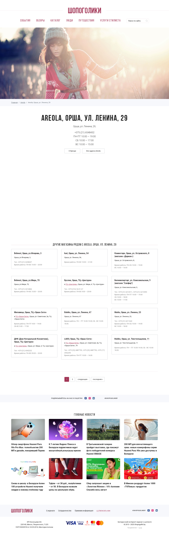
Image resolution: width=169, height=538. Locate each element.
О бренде (72, 151)
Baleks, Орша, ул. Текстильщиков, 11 (131, 339)
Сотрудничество (64, 511)
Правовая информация (84, 511)
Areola (22, 102)
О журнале (50, 511)
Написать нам (104, 511)
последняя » (98, 379)
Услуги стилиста (110, 20)
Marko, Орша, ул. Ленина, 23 (127, 312)
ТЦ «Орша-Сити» (22, 316)
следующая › (83, 379)
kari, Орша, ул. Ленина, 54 (76, 253)
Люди (69, 20)
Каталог (55, 20)
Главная (14, 102)
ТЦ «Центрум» (71, 284)
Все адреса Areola (93, 151)
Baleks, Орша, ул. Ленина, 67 (77, 312)
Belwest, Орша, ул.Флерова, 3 (27, 253)
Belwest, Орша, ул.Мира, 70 (27, 280)
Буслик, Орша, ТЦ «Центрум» (78, 280)
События (25, 20)
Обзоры (40, 20)
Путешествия (86, 20)
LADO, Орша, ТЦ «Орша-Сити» (78, 339)
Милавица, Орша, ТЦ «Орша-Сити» (30, 312)
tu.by (140, 528)
